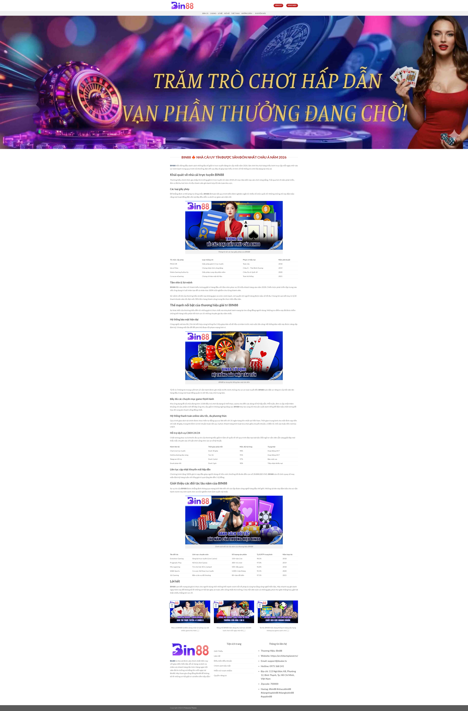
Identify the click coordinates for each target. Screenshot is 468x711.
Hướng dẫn (246, 13)
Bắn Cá (205, 13)
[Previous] (169, 619)
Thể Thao (235, 13)
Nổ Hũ (226, 13)
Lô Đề (220, 13)
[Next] (298, 619)
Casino (213, 13)
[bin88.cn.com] (182, 5)
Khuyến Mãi (260, 13)
